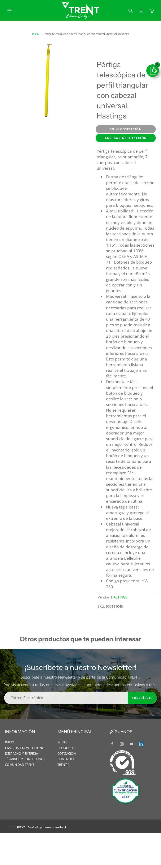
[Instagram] (121, 744)
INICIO (9, 742)
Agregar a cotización (126, 138)
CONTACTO (65, 759)
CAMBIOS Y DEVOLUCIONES (25, 748)
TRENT (21, 827)
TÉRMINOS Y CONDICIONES (24, 759)
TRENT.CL (64, 765)
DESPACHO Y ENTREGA (21, 754)
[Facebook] (112, 744)
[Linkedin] (141, 744)
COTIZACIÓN (66, 754)
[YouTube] (131, 744)
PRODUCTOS (66, 748)
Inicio (35, 34)
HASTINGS (119, 597)
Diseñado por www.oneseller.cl (47, 827)
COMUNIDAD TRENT (19, 765)
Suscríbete (142, 698)
